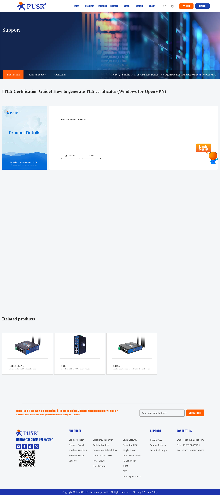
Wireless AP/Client (78, 450)
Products (89, 6)
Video (126, 6)
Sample (139, 6)
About (152, 6)
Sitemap (137, 492)
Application (60, 74)
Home (76, 6)
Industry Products (132, 476)
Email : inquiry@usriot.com (190, 439)
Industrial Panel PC (132, 455)
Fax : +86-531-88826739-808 (190, 450)
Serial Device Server (103, 439)
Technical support (36, 74)
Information (13, 74)
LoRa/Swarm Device (103, 455)
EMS (125, 471)
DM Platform (99, 466)
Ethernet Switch (77, 445)
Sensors (73, 460)
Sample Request (158, 445)
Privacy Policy (151, 492)
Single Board (129, 450)
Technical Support (159, 450)
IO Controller (129, 460)
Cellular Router (76, 439)
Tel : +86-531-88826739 (188, 445)
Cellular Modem (101, 445)
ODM (125, 466)
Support (114, 6)
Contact (202, 6)
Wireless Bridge (76, 455)
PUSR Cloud (99, 460)
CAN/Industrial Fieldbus (105, 450)
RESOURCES (156, 439)
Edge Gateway (130, 439)
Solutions (101, 6)
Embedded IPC (130, 445)
